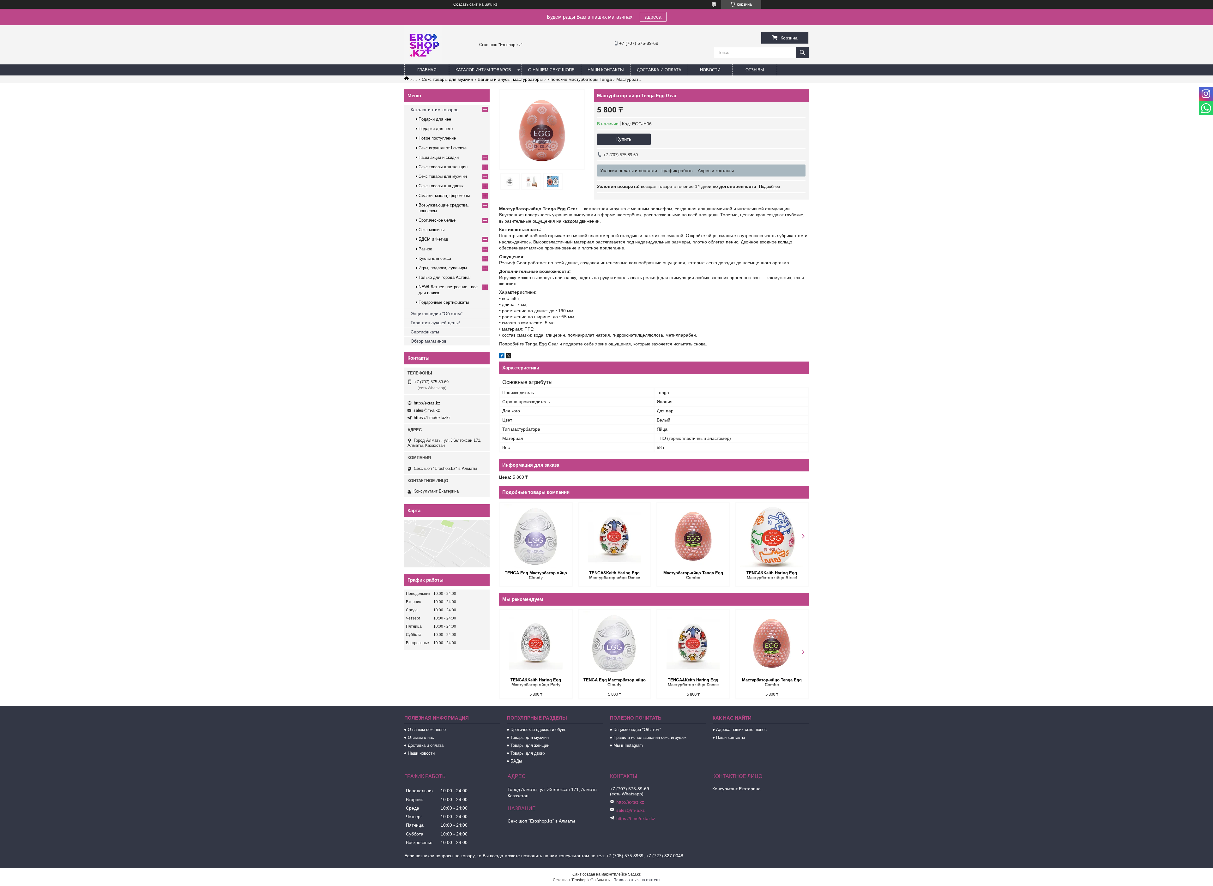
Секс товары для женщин (443, 167)
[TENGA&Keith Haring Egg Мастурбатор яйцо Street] (772, 535)
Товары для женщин (529, 745)
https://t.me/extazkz (432, 417)
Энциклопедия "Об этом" (436, 313)
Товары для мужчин (529, 737)
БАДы (516, 761)
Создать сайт (465, 4)
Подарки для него (436, 128)
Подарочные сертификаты (444, 302)
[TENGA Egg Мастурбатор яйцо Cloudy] (536, 535)
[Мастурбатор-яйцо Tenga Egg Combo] (693, 535)
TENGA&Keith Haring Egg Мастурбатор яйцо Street (771, 575)
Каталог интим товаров (483, 70)
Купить (623, 139)
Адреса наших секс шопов (741, 729)
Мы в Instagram (628, 745)
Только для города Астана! (445, 277)
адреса (653, 17)
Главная (426, 70)
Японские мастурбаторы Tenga (579, 79)
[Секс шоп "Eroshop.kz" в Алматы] (423, 61)
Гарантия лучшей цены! (435, 322)
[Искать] (802, 52)
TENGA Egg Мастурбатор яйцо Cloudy (536, 575)
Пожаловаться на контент (636, 880)
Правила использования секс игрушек (649, 737)
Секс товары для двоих (441, 185)
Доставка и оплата (659, 70)
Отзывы (754, 70)
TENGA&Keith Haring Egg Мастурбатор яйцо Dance (614, 575)
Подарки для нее (435, 119)
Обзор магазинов (428, 341)
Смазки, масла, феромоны (444, 195)
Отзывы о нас (421, 737)
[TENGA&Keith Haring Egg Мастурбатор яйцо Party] (536, 642)
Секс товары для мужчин (447, 79)
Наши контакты (606, 70)
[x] (508, 356)
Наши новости (421, 753)
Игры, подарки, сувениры (443, 268)
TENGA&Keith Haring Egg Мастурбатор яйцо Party (535, 682)
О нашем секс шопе (551, 70)
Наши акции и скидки (439, 157)
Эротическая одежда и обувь (538, 729)
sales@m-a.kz (426, 410)
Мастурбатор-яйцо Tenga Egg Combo (693, 575)
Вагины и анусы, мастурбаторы (510, 79)
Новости (710, 70)
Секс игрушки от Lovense (443, 148)
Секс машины (431, 229)
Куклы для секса (435, 258)
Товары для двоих (528, 753)
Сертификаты (425, 331)
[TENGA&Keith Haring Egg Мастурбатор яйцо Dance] (614, 535)
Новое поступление (437, 138)
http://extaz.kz (427, 403)
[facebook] (501, 356)
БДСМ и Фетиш (433, 239)
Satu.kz (634, 874)
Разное (425, 249)
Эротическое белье (437, 220)
